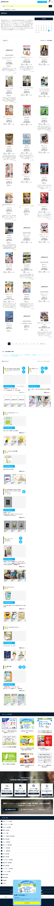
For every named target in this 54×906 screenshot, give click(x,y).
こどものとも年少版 (12, 451)
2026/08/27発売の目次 (8, 684)
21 (48, 28)
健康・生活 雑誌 (6, 830)
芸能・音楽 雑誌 (6, 839)
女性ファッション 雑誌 (7, 821)
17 (38, 28)
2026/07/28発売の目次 (8, 559)
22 (51, 28)
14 (48, 27)
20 (46, 28)
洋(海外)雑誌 (5, 877)
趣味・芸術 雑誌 (6, 856)
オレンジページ (48, 354)
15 (51, 27)
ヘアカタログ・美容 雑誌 (8, 859)
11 (41, 27)
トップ (2, 9)
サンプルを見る (20, 386)
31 (38, 32)
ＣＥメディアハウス (7, 356)
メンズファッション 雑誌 (8, 824)
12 (43, 27)
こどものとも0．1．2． (13, 412)
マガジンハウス (41, 354)
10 (38, 27)
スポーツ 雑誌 (5, 833)
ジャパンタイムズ (5, 354)
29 (51, 30)
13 (46, 27)
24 (38, 30)
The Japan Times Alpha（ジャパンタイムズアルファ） (12, 369)
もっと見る (32, 71)
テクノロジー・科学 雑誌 (8, 868)
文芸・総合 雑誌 (6, 853)
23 (36, 30)
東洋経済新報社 (27, 354)
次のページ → (43, 343)
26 (43, 30)
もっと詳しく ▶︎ (7, 793)
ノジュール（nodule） (8, 539)
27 (46, 30)
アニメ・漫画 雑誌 (6, 847)
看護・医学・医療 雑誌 (7, 862)
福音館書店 (34, 354)
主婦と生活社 (15, 356)
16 (36, 28)
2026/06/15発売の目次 (8, 510)
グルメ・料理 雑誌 (6, 842)
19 (43, 28)
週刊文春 (9, 666)
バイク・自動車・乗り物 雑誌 (8, 836)
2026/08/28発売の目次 (8, 386)
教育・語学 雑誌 (6, 865)
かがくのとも (10, 587)
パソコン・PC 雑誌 (6, 871)
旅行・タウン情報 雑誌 (7, 844)
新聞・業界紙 (5, 874)
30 (36, 32)
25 (41, 30)
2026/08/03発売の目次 (33, 386)
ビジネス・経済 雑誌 (7, 827)
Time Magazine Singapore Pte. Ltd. (16, 354)
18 (41, 28)
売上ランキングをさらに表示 (44, 361)
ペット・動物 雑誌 (6, 850)
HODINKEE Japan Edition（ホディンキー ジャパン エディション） (12, 491)
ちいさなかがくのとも (13, 627)
